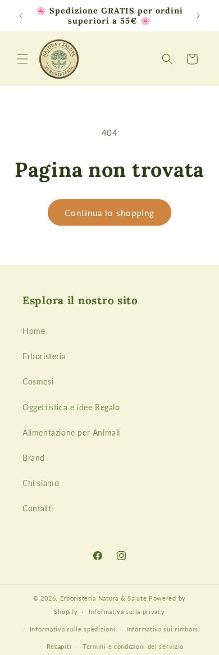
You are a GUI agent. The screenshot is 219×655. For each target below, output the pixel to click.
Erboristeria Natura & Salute (103, 598)
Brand (33, 457)
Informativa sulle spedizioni (73, 629)
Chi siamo (40, 483)
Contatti (37, 508)
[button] (22, 59)
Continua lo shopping (109, 213)
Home (33, 331)
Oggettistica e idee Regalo (71, 407)
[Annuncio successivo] (198, 15)
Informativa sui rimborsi (163, 629)
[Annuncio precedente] (20, 15)
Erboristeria (44, 356)
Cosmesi (37, 381)
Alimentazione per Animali (71, 432)
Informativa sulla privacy (127, 611)
